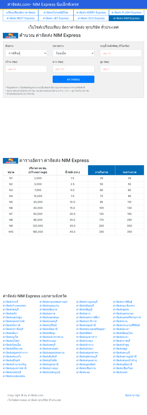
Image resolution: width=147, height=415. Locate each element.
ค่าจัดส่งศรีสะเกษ (12, 348)
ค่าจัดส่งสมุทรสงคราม (52, 352)
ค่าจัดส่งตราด (47, 313)
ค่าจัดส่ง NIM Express (126, 18)
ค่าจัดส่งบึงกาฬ (11, 325)
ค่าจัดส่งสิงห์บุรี (48, 356)
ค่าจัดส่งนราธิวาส (86, 321)
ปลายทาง (58, 45)
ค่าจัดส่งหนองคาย (86, 360)
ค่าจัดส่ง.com (42, 4)
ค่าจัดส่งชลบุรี (11, 309)
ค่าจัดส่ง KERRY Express (91, 12)
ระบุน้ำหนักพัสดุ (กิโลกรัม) (114, 45)
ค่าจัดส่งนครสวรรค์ (13, 321)
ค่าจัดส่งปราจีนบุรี (13, 329)
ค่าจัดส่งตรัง (10, 313)
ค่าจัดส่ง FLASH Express (126, 12)
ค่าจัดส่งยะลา (120, 336)
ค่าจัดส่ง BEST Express (20, 18)
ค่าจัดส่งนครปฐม (12, 317)
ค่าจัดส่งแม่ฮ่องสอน (14, 376)
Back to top (132, 395)
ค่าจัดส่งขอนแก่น (49, 305)
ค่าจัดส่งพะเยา (121, 329)
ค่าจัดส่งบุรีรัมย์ (48, 325)
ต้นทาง (9, 45)
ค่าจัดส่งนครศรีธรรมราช (127, 317)
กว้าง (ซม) (11, 61)
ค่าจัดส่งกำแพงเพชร (14, 305)
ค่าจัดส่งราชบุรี (121, 340)
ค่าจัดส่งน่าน (120, 321)
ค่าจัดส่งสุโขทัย (48, 360)
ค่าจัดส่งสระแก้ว (12, 356)
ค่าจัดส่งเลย (83, 372)
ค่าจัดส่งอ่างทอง (49, 368)
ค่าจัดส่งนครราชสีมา (88, 317)
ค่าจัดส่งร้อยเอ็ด (12, 344)
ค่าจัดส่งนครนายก (123, 313)
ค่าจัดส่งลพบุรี (47, 344)
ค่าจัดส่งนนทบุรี (48, 321)
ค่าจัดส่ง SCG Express (91, 18)
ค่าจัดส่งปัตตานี (48, 329)
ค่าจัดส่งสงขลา (84, 348)
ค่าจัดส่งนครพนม (49, 317)
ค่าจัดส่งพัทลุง (47, 333)
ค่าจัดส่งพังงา (10, 333)
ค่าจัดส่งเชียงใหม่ (123, 368)
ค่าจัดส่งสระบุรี (121, 352)
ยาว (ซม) (58, 61)
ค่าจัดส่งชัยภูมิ (84, 309)
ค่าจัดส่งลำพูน (121, 344)
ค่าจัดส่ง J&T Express (56, 18)
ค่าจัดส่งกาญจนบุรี (86, 301)
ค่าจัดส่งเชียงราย (86, 368)
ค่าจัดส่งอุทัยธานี (122, 364)
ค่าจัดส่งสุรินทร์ (11, 360)
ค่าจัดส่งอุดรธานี (49, 364)
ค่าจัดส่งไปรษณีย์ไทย (56, 12)
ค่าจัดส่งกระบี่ (10, 301)
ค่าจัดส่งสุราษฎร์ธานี (124, 356)
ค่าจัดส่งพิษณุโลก (123, 333)
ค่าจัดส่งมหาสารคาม (51, 336)
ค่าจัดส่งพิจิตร (84, 333)
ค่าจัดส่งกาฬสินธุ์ (122, 301)
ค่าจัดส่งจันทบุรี (85, 305)
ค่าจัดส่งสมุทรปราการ (15, 352)
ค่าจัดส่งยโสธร (11, 340)
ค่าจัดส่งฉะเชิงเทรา (124, 305)
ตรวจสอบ (73, 79)
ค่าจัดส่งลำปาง (84, 344)
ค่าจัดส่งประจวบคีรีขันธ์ (126, 325)
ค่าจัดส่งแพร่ (120, 372)
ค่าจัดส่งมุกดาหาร (86, 336)
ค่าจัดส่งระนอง (48, 340)
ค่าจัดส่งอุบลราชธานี (14, 368)
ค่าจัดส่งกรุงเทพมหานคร (53, 301)
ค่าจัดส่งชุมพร (121, 309)
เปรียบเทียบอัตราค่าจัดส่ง (20, 12)
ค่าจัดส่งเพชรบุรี (12, 372)
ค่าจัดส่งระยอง (84, 340)
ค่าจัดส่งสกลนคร (49, 348)
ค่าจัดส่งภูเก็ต (10, 336)
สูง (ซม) (104, 61)
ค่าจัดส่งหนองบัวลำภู (125, 360)
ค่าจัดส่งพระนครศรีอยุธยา (91, 329)
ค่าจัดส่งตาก (83, 313)
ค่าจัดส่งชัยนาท (48, 309)
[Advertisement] (73, 128)
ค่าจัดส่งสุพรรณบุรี (86, 356)
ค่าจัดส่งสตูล (120, 348)
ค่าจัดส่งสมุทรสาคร (87, 352)
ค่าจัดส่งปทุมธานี (86, 325)
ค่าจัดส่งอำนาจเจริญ (14, 364)
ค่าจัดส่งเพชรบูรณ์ (50, 372)
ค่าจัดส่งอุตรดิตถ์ (85, 364)
